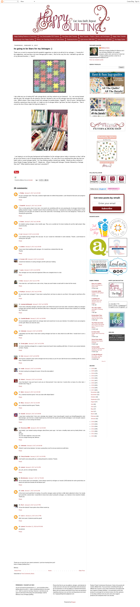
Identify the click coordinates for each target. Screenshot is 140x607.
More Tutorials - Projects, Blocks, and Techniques (95, 36)
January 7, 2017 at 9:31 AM (32, 490)
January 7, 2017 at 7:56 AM (36, 478)
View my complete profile (96, 60)
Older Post (82, 570)
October (93, 397)
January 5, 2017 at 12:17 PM (31, 281)
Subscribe (107, 208)
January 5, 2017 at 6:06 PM (31, 356)
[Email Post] (36, 180)
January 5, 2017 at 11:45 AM (33, 246)
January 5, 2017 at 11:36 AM (32, 221)
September (94, 399)
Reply (20, 200)
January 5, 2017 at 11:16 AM (33, 205)
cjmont (23, 467)
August (93, 402)
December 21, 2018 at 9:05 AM (34, 526)
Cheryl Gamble (25, 456)
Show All (103, 361)
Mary (22, 403)
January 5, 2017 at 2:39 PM (38, 318)
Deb (22, 356)
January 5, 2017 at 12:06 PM (32, 270)
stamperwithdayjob (26, 304)
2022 (92, 378)
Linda (22, 490)
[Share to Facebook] (46, 180)
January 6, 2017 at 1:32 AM (32, 403)
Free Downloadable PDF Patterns (49, 36)
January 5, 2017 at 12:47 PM (33, 291)
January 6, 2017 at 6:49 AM (38, 428)
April (92, 411)
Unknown (23, 331)
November (94, 394)
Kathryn (22, 291)
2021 (92, 380)
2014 (92, 426)
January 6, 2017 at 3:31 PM (33, 467)
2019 (92, 385)
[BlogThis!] (42, 180)
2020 (92, 383)
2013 (92, 429)
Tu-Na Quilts (24, 343)
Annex (22, 221)
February (93, 416)
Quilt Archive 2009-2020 (87, 39)
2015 (92, 424)
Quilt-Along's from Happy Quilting (24, 39)
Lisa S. (23, 515)
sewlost (22, 246)
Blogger (73, 602)
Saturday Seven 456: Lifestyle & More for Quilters (97, 302)
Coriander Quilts (96, 291)
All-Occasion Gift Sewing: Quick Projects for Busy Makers (98, 326)
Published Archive (72, 39)
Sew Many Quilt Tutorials (69, 36)
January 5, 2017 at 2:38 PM (40, 304)
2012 (92, 431)
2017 (92, 390)
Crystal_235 (23, 259)
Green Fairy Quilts (97, 339)
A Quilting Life (96, 298)
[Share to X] (44, 180)
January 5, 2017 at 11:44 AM (31, 234)
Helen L (23, 379)
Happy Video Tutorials (119, 36)
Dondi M (22, 205)
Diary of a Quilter (96, 283)
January (93, 418)
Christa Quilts (96, 347)
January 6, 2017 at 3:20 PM (37, 456)
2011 (92, 433)
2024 (92, 373)
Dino (21, 281)
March (93, 414)
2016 (92, 421)
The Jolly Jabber (96, 307)
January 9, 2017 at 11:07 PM (33, 505)
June (92, 406)
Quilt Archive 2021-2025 (104, 39)
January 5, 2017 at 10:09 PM (33, 368)
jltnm (22, 392)
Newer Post (17, 570)
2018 (92, 387)
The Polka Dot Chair (97, 323)
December (94, 392)
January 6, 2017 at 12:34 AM (32, 392)
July (92, 404)
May (92, 409)
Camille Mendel (25, 318)
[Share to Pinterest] (48, 180)
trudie (22, 368)
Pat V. (22, 505)
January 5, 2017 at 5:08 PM (34, 331)
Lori (21, 234)
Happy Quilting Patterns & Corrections (25, 36)
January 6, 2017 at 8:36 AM (34, 445)
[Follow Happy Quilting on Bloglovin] (98, 190)
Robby (22, 193)
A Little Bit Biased (97, 354)
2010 (92, 436)
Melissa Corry (105, 48)
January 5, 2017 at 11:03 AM (32, 193)
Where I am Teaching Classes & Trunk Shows (50, 39)
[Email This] (40, 180)
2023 (92, 375)
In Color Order (96, 332)
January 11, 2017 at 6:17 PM (33, 515)
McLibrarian (24, 478)
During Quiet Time (97, 315)
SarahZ (23, 413)
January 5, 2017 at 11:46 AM (36, 259)
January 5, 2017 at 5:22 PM (36, 343)
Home (50, 570)
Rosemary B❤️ (25, 428)
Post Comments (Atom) (27, 573)
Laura (22, 270)
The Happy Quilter (119, 39)
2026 (92, 368)
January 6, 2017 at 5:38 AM (33, 413)
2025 (92, 371)
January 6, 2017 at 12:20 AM (34, 379)
